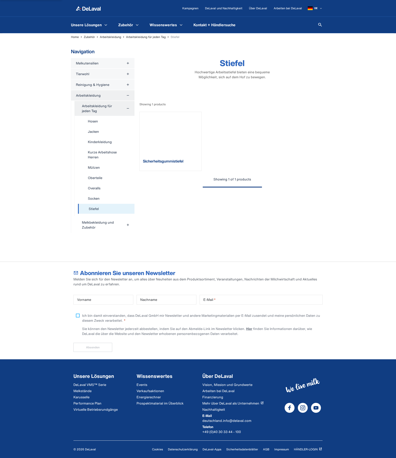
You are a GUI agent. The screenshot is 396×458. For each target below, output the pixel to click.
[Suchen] (320, 25)
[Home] (88, 8)
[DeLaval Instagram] (302, 408)
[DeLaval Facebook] (289, 408)
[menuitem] (89, 25)
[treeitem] (106, 209)
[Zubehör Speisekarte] (137, 25)
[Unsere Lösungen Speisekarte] (106, 25)
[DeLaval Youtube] (316, 408)
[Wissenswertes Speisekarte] (181, 25)
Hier (249, 328)
